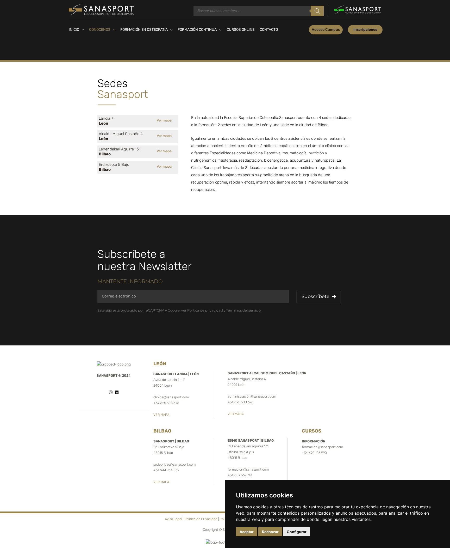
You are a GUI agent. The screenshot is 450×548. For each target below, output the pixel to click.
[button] (326, 29)
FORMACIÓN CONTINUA (197, 29)
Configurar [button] (297, 531)
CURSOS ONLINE (240, 29)
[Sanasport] (101, 9)
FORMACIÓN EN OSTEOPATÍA (144, 29)
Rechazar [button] (270, 531)
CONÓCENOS (99, 29)
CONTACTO (269, 29)
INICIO (74, 29)
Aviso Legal (173, 519)
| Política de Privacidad (200, 519)
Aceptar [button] (247, 531)
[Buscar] (317, 11)
